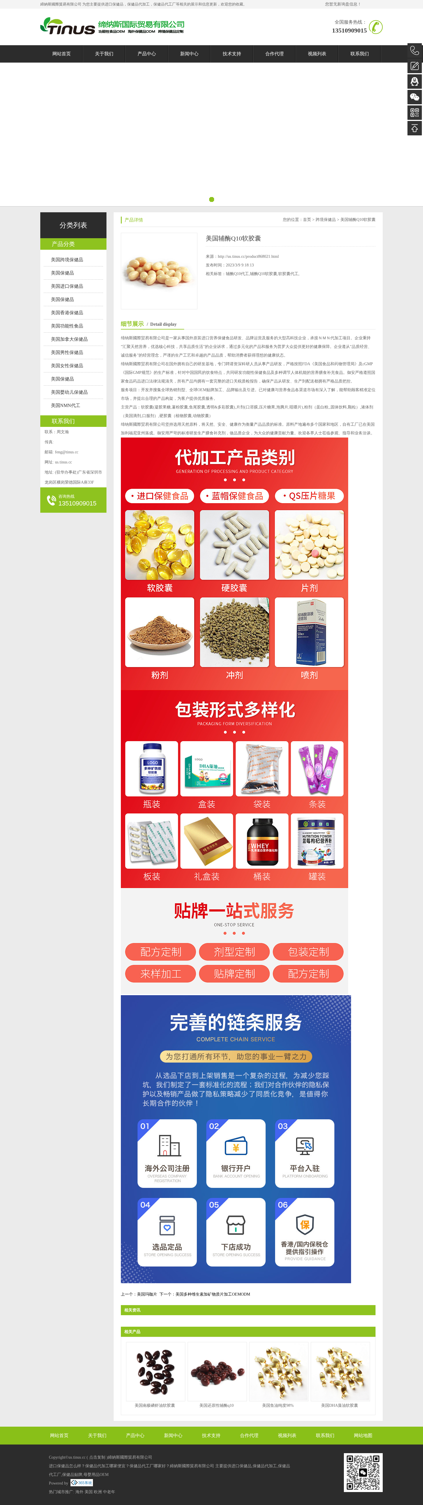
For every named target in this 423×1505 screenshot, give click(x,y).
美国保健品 (62, 272)
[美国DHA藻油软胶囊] (339, 1371)
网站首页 (61, 53)
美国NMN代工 (65, 405)
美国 (89, 1492)
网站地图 (363, 1435)
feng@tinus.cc (66, 452)
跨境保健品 (326, 219)
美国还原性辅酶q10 (216, 1405)
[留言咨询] (414, 66)
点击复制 (97, 1457)
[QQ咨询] (414, 81)
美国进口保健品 (67, 286)
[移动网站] (414, 112)
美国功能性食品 (67, 325)
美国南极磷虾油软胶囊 (155, 1405)
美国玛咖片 (147, 1294)
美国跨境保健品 (67, 259)
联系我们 (359, 53)
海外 (79, 1492)
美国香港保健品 (67, 312)
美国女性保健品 (67, 365)
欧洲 (98, 1492)
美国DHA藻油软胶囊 (339, 1405)
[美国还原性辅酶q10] (216, 1371)
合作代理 (274, 53)
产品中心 (147, 53)
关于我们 (104, 53)
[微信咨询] (414, 97)
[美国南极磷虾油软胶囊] (155, 1371)
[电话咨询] (414, 50)
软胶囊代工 (288, 274)
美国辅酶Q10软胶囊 (358, 219)
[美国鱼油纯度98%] (278, 1371)
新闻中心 (189, 53)
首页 (307, 219)
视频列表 (317, 53)
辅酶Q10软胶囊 (263, 274)
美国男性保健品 (67, 352)
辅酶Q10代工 (237, 274)
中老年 (109, 1492)
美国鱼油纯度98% (278, 1405)
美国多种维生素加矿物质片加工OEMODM (213, 1294)
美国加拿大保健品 (69, 339)
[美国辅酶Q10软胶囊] (159, 236)
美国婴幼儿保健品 (69, 392)
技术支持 (232, 53)
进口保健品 (114, 4)
